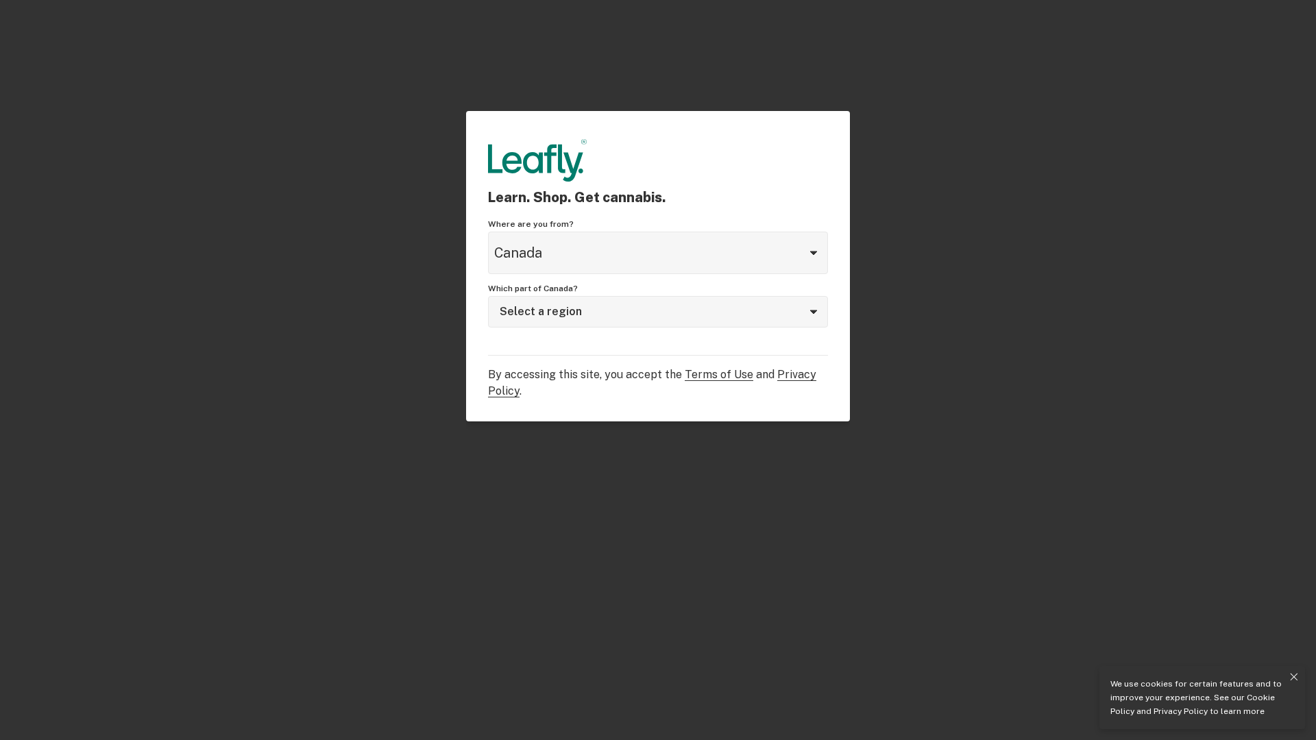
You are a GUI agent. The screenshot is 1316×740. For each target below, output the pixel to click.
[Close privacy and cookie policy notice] (1294, 676)
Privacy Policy (1181, 711)
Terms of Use (719, 374)
